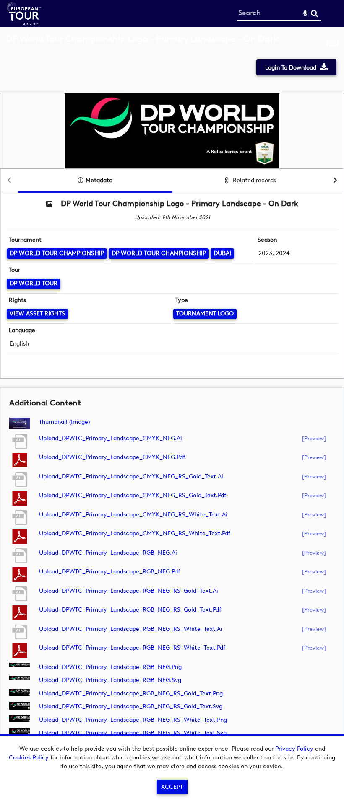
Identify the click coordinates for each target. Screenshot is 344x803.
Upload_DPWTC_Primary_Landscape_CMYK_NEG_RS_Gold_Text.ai (131, 476)
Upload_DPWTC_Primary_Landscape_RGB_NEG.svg (110, 680)
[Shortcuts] (332, 43)
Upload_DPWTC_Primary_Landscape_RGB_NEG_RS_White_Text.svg (133, 732)
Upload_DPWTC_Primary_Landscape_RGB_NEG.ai (108, 552)
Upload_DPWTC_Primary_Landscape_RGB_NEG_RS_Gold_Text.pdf (130, 609)
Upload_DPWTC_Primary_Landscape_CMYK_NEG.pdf (112, 457)
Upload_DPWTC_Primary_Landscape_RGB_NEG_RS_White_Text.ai (130, 629)
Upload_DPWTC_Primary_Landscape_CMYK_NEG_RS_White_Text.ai (133, 514)
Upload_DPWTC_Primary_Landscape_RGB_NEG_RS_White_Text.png (133, 719)
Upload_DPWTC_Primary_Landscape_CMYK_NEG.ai (110, 438)
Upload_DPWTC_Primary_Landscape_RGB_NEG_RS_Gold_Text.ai (128, 590)
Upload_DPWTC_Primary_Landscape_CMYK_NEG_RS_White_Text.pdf (134, 533)
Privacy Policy (294, 748)
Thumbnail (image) (64, 422)
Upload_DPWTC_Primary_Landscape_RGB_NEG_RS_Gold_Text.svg (130, 706)
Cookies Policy (29, 757)
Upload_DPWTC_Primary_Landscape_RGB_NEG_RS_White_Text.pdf (132, 647)
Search (314, 13)
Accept (172, 786)
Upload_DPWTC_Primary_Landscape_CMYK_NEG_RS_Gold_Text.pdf (132, 495)
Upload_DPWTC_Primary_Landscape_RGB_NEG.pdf (109, 571)
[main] (172, 394)
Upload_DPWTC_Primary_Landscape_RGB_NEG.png (110, 667)
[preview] (314, 438)
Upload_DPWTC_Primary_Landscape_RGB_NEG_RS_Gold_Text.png (131, 693)
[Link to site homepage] (24, 22)
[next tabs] (335, 180)
